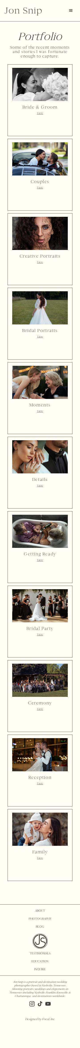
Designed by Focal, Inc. (40, 1019)
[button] (71, 10)
